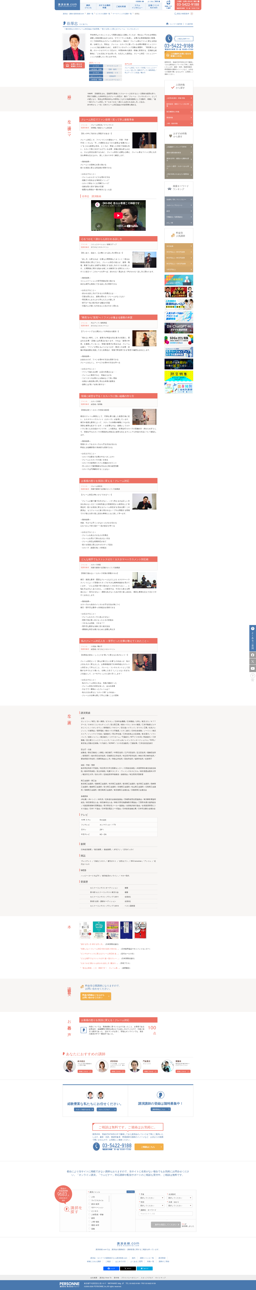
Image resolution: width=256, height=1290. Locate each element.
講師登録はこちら (159, 1109)
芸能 (93, 1229)
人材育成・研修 (96, 69)
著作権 (116, 1277)
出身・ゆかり (174, 1202)
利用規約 (139, 1)
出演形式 (172, 1194)
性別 (142, 1202)
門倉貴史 (146, 1061)
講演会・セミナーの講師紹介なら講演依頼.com (108, 1258)
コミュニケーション (112, 79)
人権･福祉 (95, 1222)
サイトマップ (160, 1277)
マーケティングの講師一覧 (122, 13)
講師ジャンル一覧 (147, 1258)
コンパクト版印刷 (175, 24)
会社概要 (93, 1277)
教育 (93, 1218)
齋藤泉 (178, 1061)
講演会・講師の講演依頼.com (73, 13)
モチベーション (96, 76)
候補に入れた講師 (94, 1261)
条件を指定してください (166, 1224)
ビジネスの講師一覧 (103, 13)
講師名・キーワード (148, 1210)
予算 (142, 1194)
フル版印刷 (189, 24)
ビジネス (96, 66)
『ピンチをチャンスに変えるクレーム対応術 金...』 (99, 953)
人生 (93, 1197)
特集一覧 (150, 1261)
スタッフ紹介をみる (83, 1109)
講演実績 (162, 1258)
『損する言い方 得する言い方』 (91, 944)
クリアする (131, 1192)
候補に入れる (83, 1071)
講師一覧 (90, 13)
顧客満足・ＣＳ (112, 72)
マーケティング (112, 66)
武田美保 (114, 1061)
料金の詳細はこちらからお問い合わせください (93, 996)
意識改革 (112, 76)
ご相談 (108, 1261)
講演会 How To (106, 1277)
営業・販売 (113, 69)
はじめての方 (120, 1261)
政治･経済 (95, 1204)
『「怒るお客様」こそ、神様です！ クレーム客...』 (100, 968)
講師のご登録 (164, 1261)
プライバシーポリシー (130, 1277)
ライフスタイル (97, 1200)
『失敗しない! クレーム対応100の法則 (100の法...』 (99, 948)
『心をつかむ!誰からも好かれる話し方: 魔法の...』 (99, 963)
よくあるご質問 (153, 1)
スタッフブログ (104, 1109)
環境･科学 (95, 1225)
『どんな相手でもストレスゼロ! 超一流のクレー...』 (99, 958)
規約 (133, 1258)
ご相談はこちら (148, 1146)
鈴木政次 (81, 1061)
